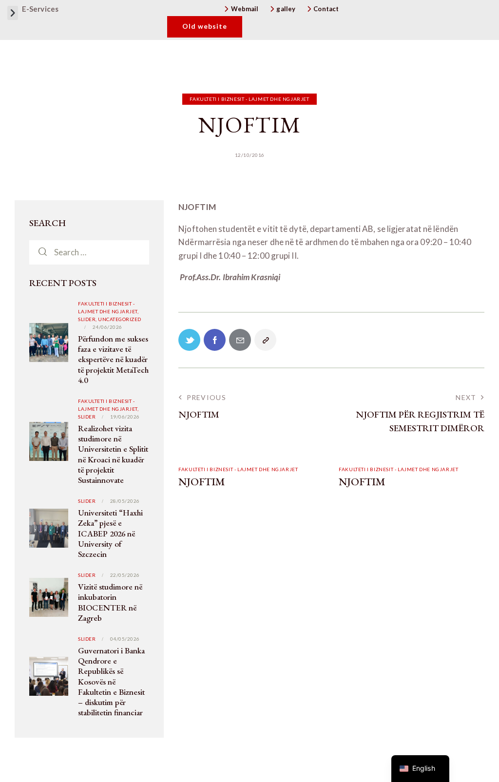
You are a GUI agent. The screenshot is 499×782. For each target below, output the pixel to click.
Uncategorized (119, 319)
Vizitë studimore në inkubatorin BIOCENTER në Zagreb (110, 602)
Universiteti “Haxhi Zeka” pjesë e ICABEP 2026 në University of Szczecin (110, 533)
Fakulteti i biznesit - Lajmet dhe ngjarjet (249, 99)
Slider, (88, 319)
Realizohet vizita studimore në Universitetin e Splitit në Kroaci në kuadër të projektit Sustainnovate (113, 454)
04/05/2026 (125, 639)
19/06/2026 (125, 417)
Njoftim (201, 482)
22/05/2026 (125, 575)
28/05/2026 (125, 501)
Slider (87, 417)
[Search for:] (89, 252)
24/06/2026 (107, 327)
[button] (12, 13)
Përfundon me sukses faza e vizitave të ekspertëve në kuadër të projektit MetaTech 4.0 (113, 359)
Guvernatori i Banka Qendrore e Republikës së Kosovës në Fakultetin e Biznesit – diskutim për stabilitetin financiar (111, 682)
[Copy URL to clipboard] (265, 340)
